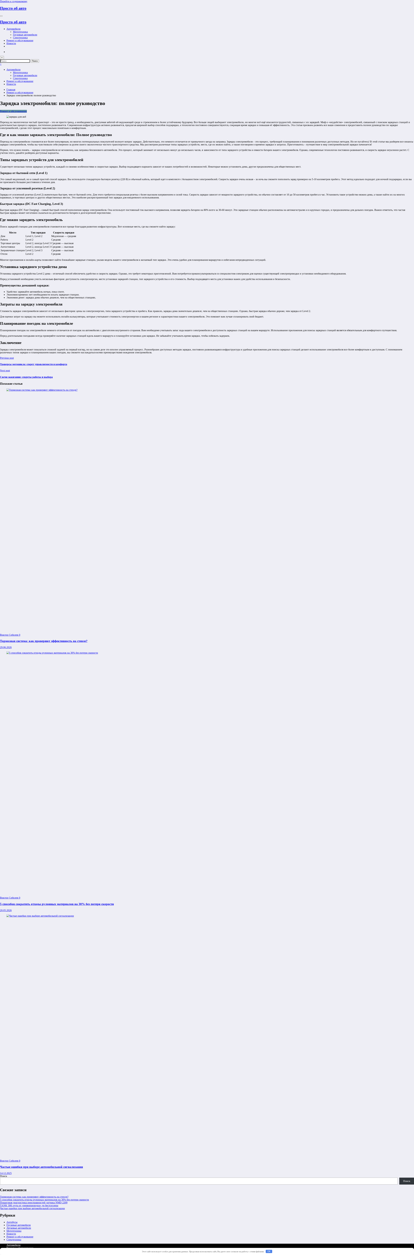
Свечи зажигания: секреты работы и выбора (26, 377)
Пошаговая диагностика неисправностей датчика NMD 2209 (33, 1202)
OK (269, 1251)
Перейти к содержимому (13, 1)
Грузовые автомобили (25, 34)
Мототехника (20, 31)
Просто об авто (13, 8)
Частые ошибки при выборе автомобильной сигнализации (41, 1167)
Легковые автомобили (18, 1228)
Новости (11, 43)
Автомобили (13, 28)
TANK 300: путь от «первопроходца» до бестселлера (29, 1205)
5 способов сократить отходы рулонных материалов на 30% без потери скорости (57, 904)
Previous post (7, 358)
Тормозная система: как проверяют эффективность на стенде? (43, 641)
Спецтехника (20, 37)
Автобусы (11, 1222)
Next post (5, 370)
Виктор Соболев (9, 634)
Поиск (3, 1176)
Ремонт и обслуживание (19, 40)
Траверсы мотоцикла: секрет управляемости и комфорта (33, 364)
